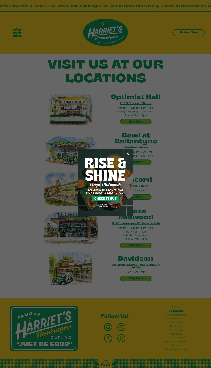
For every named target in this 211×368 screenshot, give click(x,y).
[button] (128, 154)
